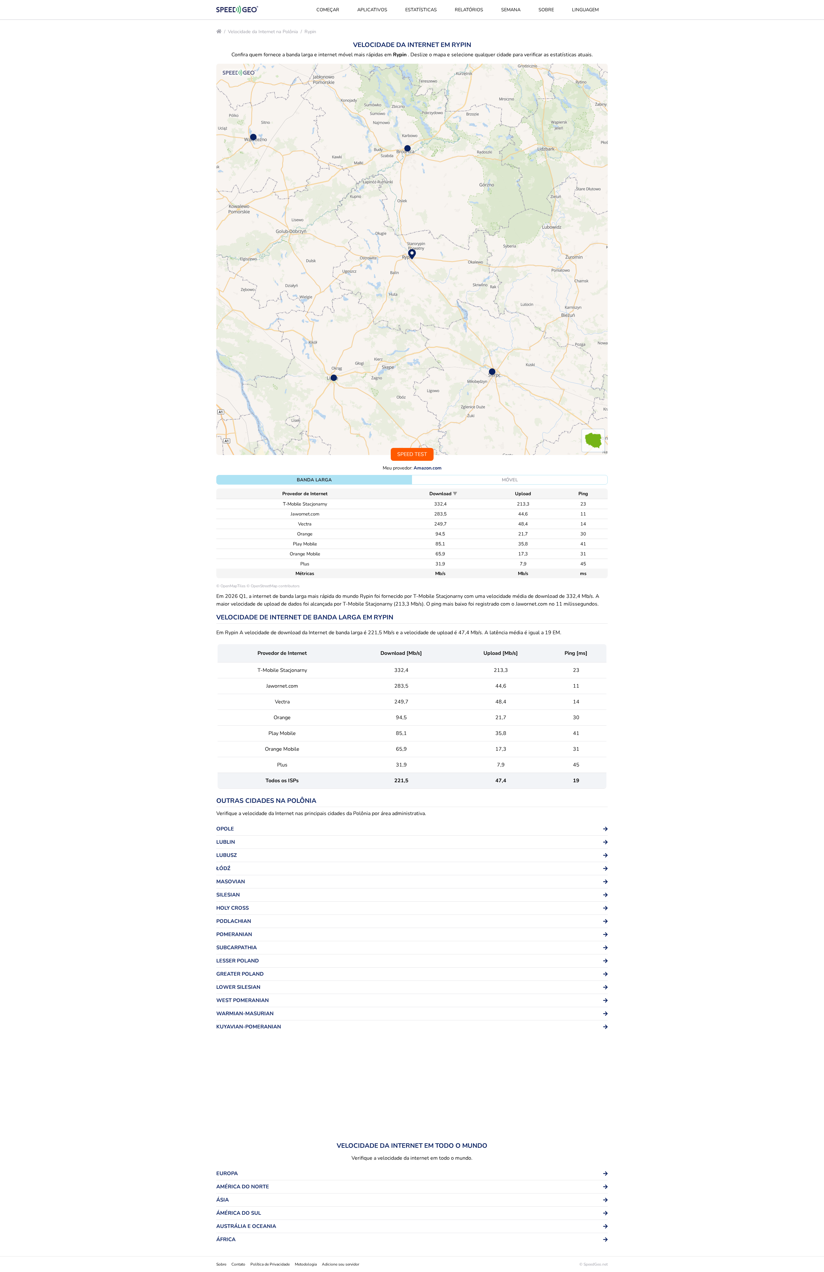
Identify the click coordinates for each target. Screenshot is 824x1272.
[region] (412, 259)
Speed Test (412, 454)
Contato (238, 1264)
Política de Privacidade (270, 1264)
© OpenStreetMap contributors (273, 586)
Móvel (510, 480)
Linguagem (585, 9)
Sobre (546, 9)
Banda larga (314, 480)
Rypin (310, 31)
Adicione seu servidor (340, 1264)
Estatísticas (421, 9)
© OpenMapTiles (231, 586)
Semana (510, 9)
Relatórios (469, 9)
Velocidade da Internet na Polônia (263, 31)
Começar (327, 9)
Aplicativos (372, 9)
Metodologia (306, 1264)
